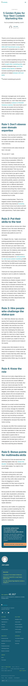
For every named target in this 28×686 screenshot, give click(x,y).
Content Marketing (4, 619)
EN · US (5, 680)
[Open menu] (25, 2)
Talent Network (4, 621)
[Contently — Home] (4, 2)
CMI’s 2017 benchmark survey (11, 47)
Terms (6, 677)
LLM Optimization (4, 629)
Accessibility (10, 677)
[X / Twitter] (5, 612)
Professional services (5, 646)
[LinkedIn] (2, 612)
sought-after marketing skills (13, 64)
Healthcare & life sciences (6, 641)
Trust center (3, 660)
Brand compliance (18, 624)
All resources (17, 641)
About (2, 657)
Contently (21, 204)
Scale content (17, 621)
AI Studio (3, 626)
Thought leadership (18, 626)
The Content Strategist (19, 638)
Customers (17, 643)
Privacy (2, 677)
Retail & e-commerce (5, 651)
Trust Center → (23, 670)
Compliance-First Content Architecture (12, 574)
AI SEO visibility (18, 629)
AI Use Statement (17, 677)
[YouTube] (8, 612)
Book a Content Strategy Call (14, 544)
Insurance (3, 643)
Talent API (3, 624)
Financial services (4, 638)
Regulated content (18, 619)
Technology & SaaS (5, 648)
